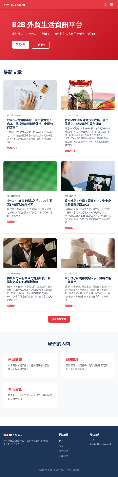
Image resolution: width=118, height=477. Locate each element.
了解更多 (40, 44)
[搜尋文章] (105, 4)
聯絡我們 (63, 456)
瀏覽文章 (20, 44)
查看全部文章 (59, 319)
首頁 (61, 440)
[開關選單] (112, 4)
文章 (61, 445)
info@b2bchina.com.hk (101, 444)
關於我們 (63, 451)
